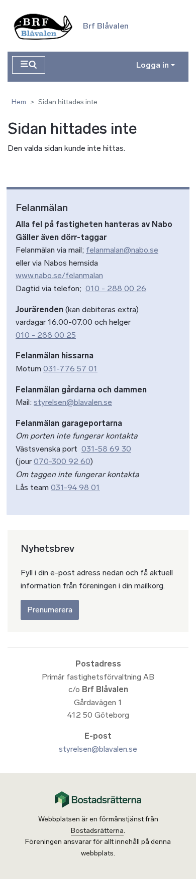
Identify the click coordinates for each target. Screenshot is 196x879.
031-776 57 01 (70, 368)
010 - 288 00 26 (115, 288)
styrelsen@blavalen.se (73, 402)
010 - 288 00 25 (46, 335)
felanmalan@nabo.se (122, 250)
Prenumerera (49, 609)
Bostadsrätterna (97, 830)
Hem (19, 102)
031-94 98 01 (75, 487)
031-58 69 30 (106, 449)
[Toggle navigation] (28, 65)
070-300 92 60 (62, 461)
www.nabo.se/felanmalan (59, 275)
